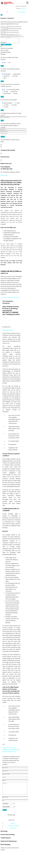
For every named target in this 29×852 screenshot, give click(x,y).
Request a (20, 11)
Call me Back (8, 44)
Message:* (3, 42)
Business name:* (5, 37)
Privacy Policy (13, 827)
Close (2, 44)
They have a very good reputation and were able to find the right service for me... (11, 749)
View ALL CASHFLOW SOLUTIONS (10, 297)
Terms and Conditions (13, 825)
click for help (4, 175)
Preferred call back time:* (7, 35)
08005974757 (23, 8)
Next (2, 65)
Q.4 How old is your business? (9, 100)
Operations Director (7, 330)
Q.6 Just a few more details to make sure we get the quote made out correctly (10, 125)
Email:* (2, 31)
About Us (13, 823)
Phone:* (3, 33)
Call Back (24, 11)
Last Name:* (4, 29)
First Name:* (4, 27)
